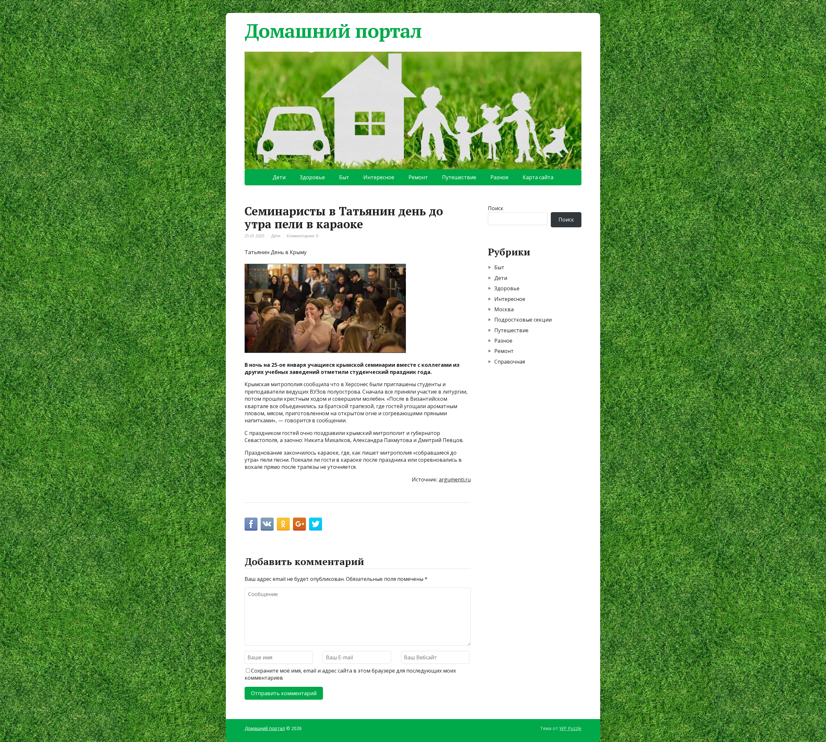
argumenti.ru (455, 479)
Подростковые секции (523, 319)
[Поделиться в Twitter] (315, 524)
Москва (504, 309)
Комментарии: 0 (302, 236)
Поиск (495, 208)
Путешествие (459, 177)
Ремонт (418, 177)
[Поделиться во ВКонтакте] (267, 524)
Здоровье (312, 177)
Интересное (378, 177)
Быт (344, 177)
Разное (499, 177)
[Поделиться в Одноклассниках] (283, 524)
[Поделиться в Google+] (299, 524)
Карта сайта (538, 177)
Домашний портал (333, 31)
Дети (279, 177)
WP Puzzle (570, 728)
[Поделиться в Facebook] (251, 524)
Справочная (509, 361)
